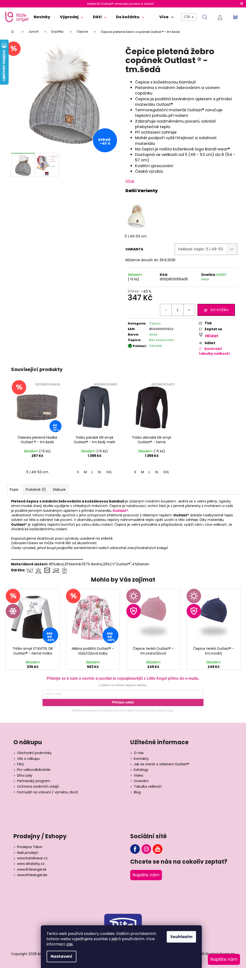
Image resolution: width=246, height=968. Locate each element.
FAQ (20, 764)
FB (135, 849)
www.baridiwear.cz (32, 858)
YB (157, 849)
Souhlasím (181, 936)
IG (146, 849)
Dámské (155, 345)
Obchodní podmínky (34, 753)
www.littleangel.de (32, 875)
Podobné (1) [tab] (36, 489)
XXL (109, 472)
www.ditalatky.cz (31, 864)
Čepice (155, 323)
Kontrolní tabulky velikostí (214, 351)
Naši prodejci (27, 852)
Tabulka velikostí (147, 786)
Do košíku (219, 309)
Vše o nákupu (28, 758)
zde (69, 944)
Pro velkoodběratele (33, 769)
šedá (153, 334)
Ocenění (141, 781)
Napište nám (146, 875)
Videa (138, 775)
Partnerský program (33, 781)
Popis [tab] (14, 489)
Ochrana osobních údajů (38, 786)
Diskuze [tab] (59, 489)
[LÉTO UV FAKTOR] (153, 616)
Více (129, 181)
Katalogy (141, 769)
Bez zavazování (161, 340)
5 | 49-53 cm (136, 236)
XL (99, 472)
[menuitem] (42, 17)
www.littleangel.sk (31, 869)
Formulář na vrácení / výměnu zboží (47, 792)
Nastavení (61, 956)
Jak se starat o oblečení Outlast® (161, 764)
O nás (139, 753)
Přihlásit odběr (123, 702)
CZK (187, 16)
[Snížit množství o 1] (166, 310)
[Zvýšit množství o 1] (189, 310)
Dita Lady (24, 775)
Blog (137, 792)
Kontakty (141, 758)
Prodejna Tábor (30, 847)
